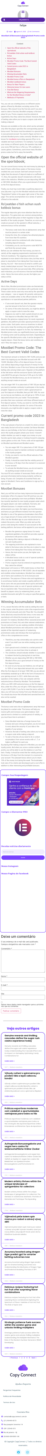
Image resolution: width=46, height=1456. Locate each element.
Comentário (6, 948)
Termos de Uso (9, 1402)
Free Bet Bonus (13, 90)
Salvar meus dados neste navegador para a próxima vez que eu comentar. (22, 1005)
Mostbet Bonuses (14, 71)
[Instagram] (27, 1452)
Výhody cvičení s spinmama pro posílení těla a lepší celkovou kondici (22, 1076)
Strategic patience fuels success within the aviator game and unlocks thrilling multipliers (23, 1325)
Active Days (11, 58)
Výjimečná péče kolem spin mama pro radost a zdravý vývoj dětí (23, 1219)
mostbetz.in (13, 139)
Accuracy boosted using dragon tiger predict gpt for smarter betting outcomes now (22, 1254)
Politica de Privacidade (12, 1396)
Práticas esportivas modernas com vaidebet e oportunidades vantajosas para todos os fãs (22, 1111)
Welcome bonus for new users (18, 87)
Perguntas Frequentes (11, 1390)
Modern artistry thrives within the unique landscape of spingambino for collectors (23, 1184)
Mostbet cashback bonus (16, 82)
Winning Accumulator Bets (17, 74)
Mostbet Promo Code (15, 77)
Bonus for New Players (15, 84)
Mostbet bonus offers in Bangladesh (21, 79)
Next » (34, 1358)
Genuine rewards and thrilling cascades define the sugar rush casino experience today (22, 1038)
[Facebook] (18, 1452)
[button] (23, 11)
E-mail (4, 985)
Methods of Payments (15, 98)
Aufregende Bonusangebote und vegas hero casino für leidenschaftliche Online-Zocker (23, 1146)
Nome (4, 976)
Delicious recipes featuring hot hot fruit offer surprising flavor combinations (21, 1289)
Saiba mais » (10, 1061)
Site (2, 994)
